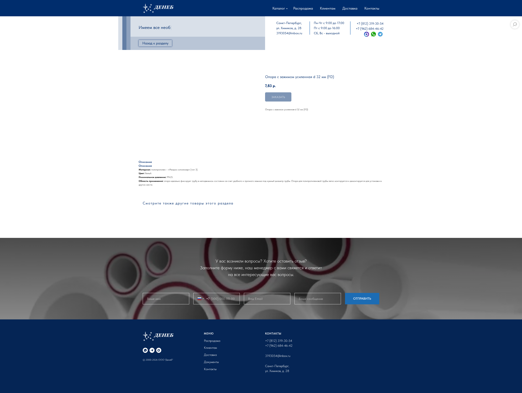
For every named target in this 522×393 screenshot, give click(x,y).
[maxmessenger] (158, 350)
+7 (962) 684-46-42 (370, 29)
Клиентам (327, 8)
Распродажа (303, 8)
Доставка (349, 8)
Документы (211, 362)
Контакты (371, 8)
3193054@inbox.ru (289, 33)
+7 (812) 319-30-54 (370, 23)
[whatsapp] (145, 350)
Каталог (278, 8)
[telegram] (152, 350)
